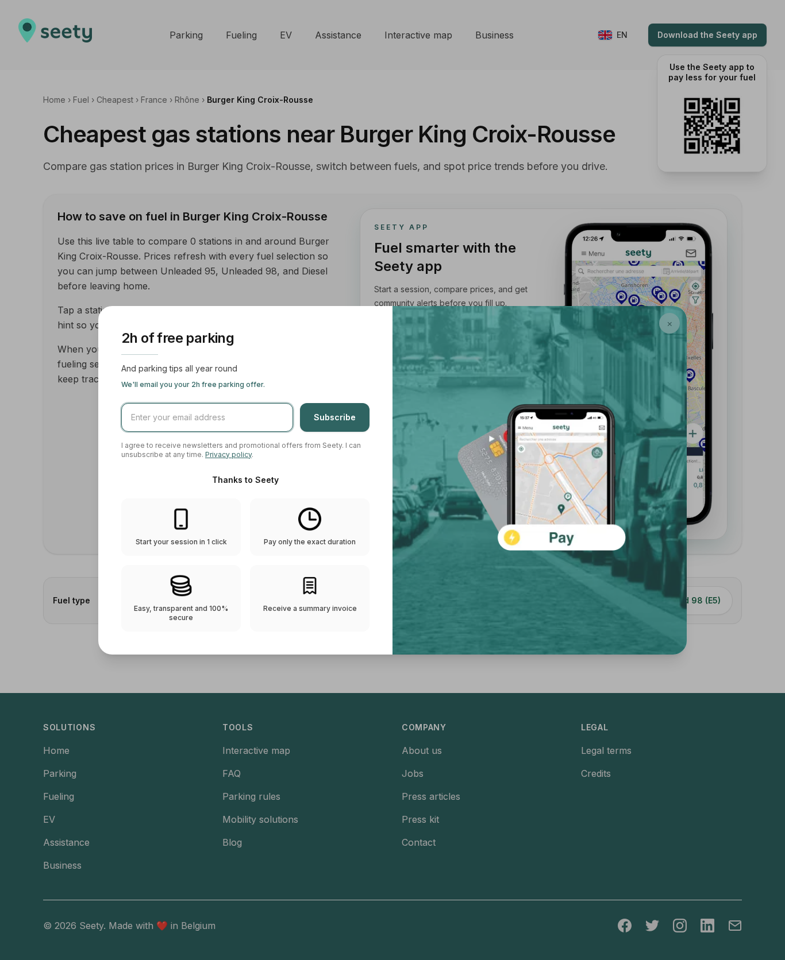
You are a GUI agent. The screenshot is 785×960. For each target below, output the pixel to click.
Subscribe (335, 417)
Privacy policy (228, 454)
